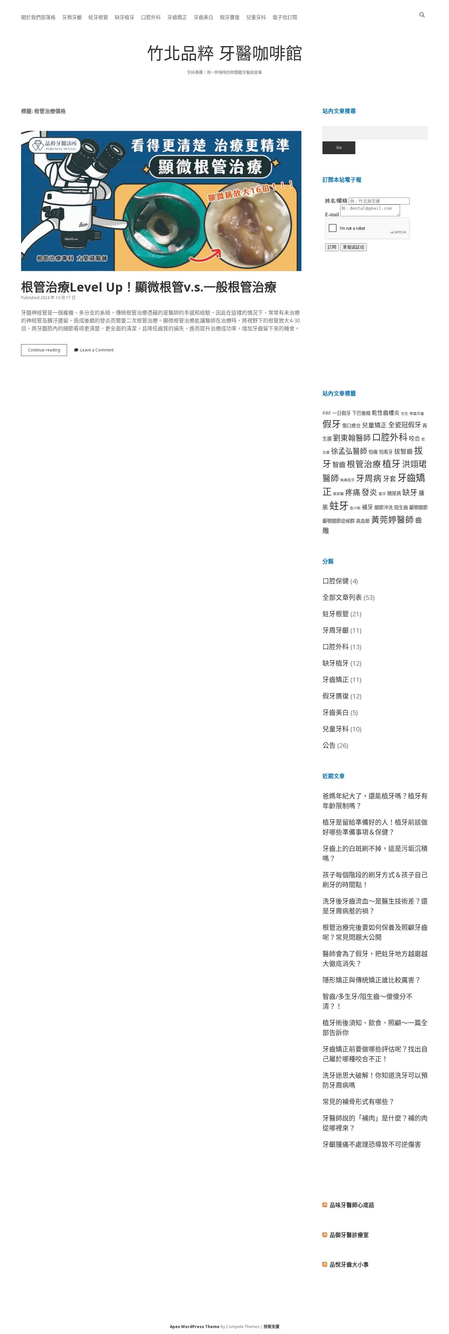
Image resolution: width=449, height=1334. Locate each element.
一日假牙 (341, 413)
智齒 (338, 464)
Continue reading (47, 351)
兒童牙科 (256, 17)
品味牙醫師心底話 (352, 1205)
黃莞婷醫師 (392, 519)
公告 (329, 745)
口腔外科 (151, 17)
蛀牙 (338, 505)
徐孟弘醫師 (349, 451)
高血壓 (363, 521)
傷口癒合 (351, 425)
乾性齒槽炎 (386, 413)
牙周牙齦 (72, 17)
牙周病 (369, 478)
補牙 (367, 507)
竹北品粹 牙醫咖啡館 (224, 56)
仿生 (404, 413)
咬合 (414, 438)
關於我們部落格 (38, 17)
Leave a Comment (97, 350)
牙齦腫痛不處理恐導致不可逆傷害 (371, 1144)
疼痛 (352, 492)
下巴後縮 (361, 413)
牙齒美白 (203, 17)
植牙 (391, 463)
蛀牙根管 (98, 17)
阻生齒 (401, 507)
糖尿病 (394, 493)
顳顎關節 (418, 507)
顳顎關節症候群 (338, 521)
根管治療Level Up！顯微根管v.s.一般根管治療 (161, 201)
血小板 (355, 508)
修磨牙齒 (417, 413)
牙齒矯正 (177, 17)
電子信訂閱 (284, 17)
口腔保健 (335, 581)
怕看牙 (386, 452)
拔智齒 (403, 451)
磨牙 (382, 493)
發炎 (369, 492)
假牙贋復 (230, 17)
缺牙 (409, 492)
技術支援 (271, 1326)
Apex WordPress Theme (195, 1326)
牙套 (389, 478)
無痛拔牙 (347, 480)
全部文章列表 (342, 597)
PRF (326, 413)
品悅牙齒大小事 (349, 1264)
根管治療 (364, 463)
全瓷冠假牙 (404, 424)
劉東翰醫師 (352, 438)
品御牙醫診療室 (349, 1235)
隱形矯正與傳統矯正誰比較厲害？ (371, 980)
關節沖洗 (383, 507)
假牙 (331, 423)
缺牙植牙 (124, 17)
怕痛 (373, 452)
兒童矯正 (374, 425)
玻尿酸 (338, 493)
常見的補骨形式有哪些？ (358, 1101)
